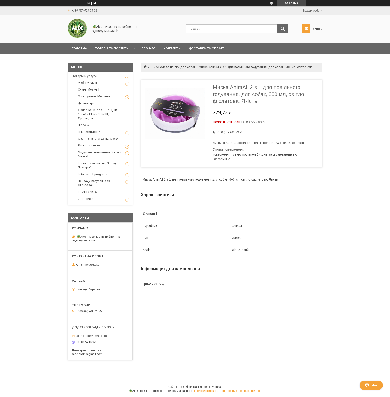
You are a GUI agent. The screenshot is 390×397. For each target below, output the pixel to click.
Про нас (148, 48)
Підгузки (84, 125)
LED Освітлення (89, 132)
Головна (79, 48)
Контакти (172, 48)
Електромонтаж (89, 145)
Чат (374, 385)
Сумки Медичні (88, 89)
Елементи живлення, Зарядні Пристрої (98, 165)
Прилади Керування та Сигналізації (94, 183)
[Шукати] (282, 28)
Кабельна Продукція (92, 174)
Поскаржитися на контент (209, 390)
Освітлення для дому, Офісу (98, 138)
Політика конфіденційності (244, 390)
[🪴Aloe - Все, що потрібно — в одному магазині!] (77, 37)
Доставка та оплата (207, 48)
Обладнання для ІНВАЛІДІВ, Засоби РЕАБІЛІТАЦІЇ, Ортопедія (98, 114)
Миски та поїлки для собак (175, 67)
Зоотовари (85, 198)
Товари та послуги (112, 48)
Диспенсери (86, 103)
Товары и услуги (84, 76)
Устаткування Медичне (94, 96)
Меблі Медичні (88, 82)
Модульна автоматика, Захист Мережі (99, 154)
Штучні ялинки (88, 191)
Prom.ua (216, 386)
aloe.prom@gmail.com (91, 335)
